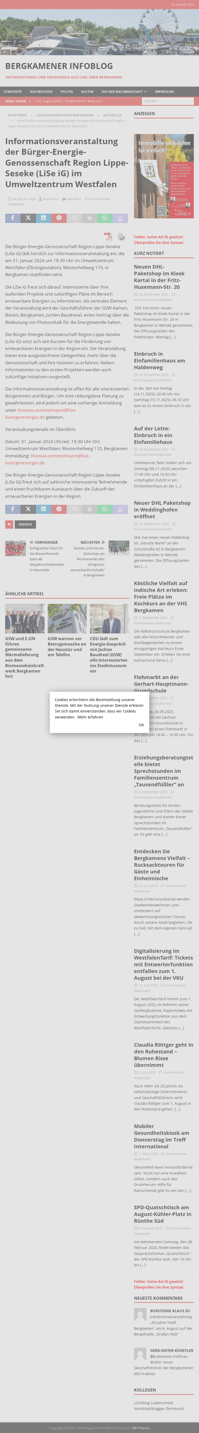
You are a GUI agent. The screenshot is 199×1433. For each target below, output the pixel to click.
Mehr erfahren (90, 717)
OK (141, 724)
